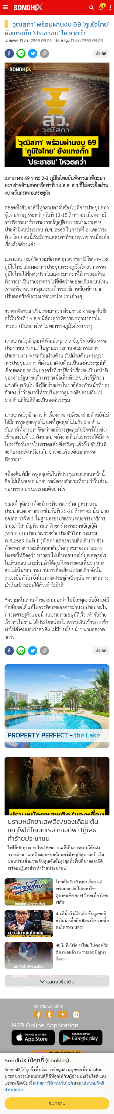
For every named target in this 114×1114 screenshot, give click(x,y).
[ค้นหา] (91, 7)
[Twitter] (49, 1014)
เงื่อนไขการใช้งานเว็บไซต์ (51, 1083)
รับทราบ (57, 1103)
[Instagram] (76, 1014)
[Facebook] (37, 1014)
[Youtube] (63, 1014)
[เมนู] (5, 7)
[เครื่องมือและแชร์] (111, 7)
